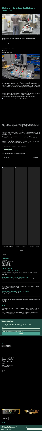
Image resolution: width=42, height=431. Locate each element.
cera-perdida (31, 308)
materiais (7, 312)
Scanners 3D (3, 363)
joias (21, 311)
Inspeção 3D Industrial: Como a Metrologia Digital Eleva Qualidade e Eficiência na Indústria (18, 297)
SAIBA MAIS (4, 274)
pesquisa (30, 312)
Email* (3, 327)
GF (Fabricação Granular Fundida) (7, 361)
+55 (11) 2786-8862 (6, 345)
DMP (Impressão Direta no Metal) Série (7, 359)
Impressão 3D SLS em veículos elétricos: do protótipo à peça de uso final (15, 291)
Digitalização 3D (4, 370)
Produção (6, 313)
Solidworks (31, 313)
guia (27, 309)
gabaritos (17, 153)
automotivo (23, 308)
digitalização (37, 308)
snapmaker (26, 313)
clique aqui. (24, 146)
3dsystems (4, 308)
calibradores (6, 153)
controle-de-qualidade (11, 153)
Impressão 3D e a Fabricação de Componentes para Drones (21, 247)
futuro (22, 309)
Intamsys (14, 311)
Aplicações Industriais (8, 149)
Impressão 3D (4, 260)
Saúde (2, 378)
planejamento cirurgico (34, 312)
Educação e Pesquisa (6, 264)
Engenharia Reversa (9, 309)
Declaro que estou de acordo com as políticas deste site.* (12, 331)
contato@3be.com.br (5, 348)
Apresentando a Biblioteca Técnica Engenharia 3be (11, 270)
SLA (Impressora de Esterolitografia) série (8, 357)
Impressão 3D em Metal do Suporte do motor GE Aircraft (8, 247)
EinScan (5, 309)
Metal (11, 312)
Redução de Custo (16, 313)
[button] (39, 2)
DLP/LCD (3, 360)
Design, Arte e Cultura (6, 263)
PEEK (22, 312)
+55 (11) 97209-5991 (6, 346)
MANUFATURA (24, 153)
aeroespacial (10, 308)
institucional (10, 311)
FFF (20, 309)
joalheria (18, 311)
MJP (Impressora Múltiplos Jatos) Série (7, 356)
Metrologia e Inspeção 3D (5, 366)
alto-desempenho (17, 308)
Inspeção (20, 153)
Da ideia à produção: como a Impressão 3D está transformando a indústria (16, 277)
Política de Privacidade (5, 404)
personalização (26, 312)
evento (18, 309)
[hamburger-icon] (36, 2)
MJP (12, 312)
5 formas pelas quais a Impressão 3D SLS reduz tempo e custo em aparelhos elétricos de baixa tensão (19, 284)
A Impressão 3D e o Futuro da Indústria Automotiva (34, 247)
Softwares (3, 368)
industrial (4, 311)
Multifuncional (16, 312)
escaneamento (14, 309)
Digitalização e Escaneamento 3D (8, 261)
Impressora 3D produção (32, 309)
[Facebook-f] (2, 422)
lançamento (25, 311)
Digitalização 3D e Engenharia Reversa (7, 365)
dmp (3, 309)
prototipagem (11, 313)
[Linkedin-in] (4, 422)
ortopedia (19, 312)
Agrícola (3, 377)
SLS (23, 313)
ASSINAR (21, 333)
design (34, 308)
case (27, 308)
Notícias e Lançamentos (6, 265)
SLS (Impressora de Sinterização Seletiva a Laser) (9, 358)
